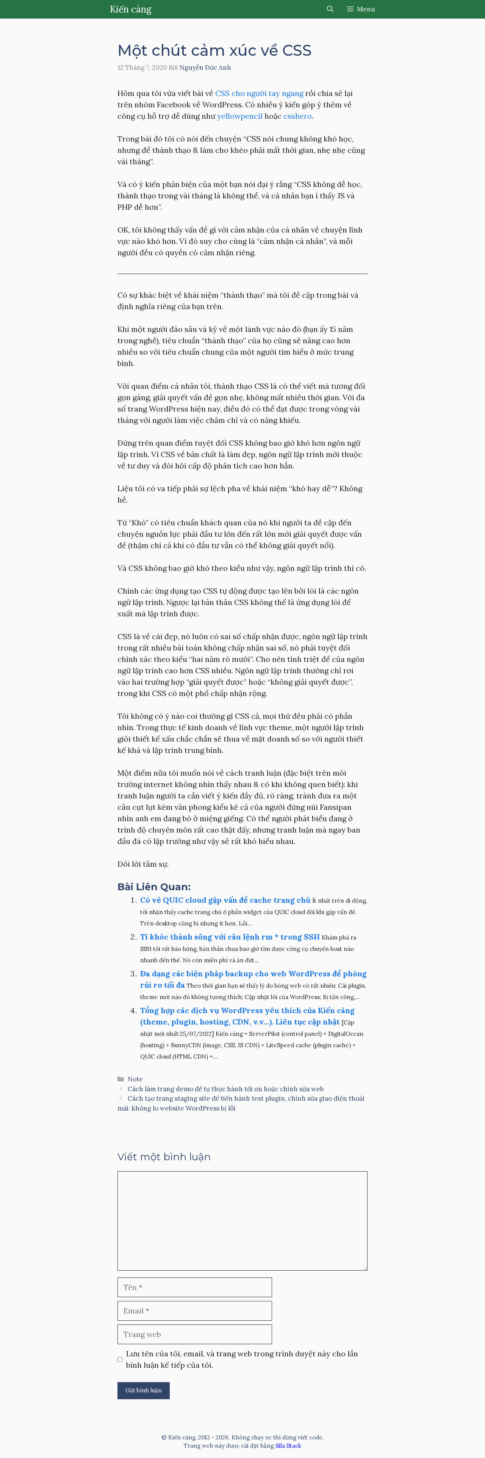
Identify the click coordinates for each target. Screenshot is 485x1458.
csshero (297, 116)
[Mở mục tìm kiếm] (330, 9)
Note (135, 1079)
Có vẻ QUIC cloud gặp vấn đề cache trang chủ (225, 900)
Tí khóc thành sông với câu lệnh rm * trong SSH (230, 936)
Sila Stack (288, 1445)
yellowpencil (240, 116)
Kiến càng (131, 9)
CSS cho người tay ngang (259, 93)
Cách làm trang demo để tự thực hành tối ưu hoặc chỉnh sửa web (226, 1089)
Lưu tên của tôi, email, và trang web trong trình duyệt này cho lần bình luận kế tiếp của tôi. (242, 1359)
